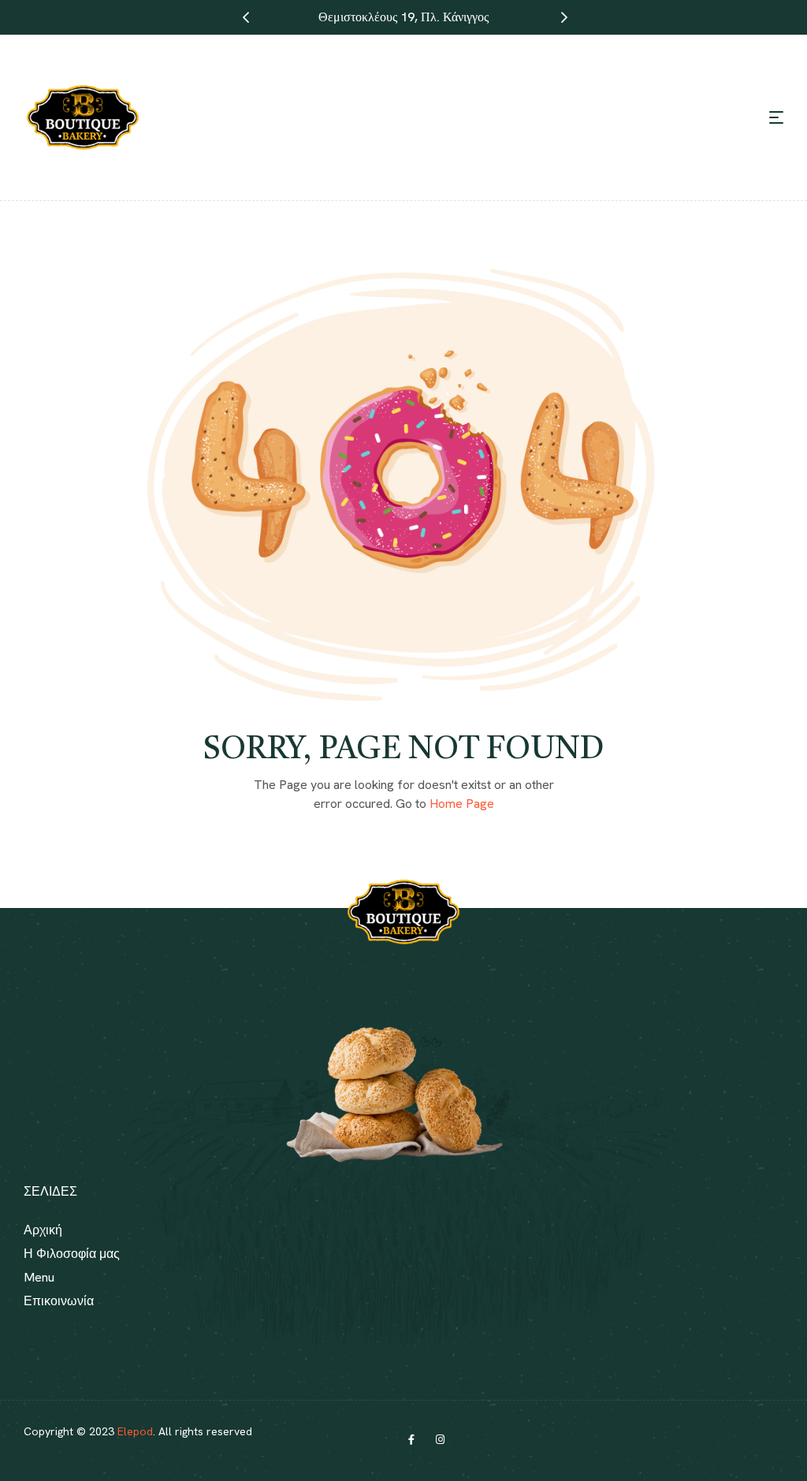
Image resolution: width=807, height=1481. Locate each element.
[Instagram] (440, 1440)
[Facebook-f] (411, 1440)
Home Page (462, 803)
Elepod (135, 1431)
